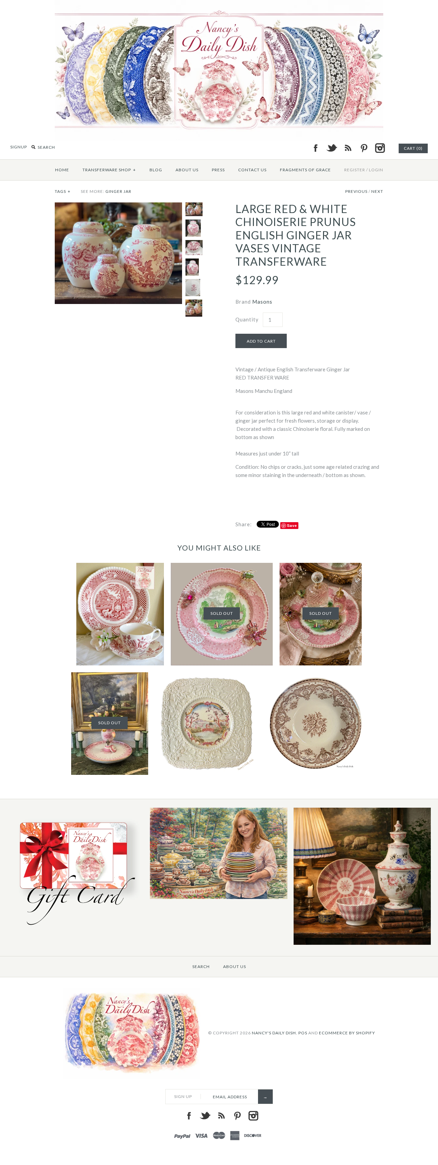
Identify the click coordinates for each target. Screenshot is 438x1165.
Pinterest (363, 148)
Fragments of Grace (305, 169)
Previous (356, 191)
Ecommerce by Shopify (347, 1032)
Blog (156, 169)
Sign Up (183, 1096)
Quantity (247, 319)
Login (376, 169)
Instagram (379, 148)
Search (201, 966)
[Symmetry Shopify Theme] (75, 928)
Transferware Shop (109, 169)
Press (218, 169)
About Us (187, 169)
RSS (347, 148)
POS (302, 1032)
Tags (62, 191)
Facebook (315, 148)
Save (292, 525)
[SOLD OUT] (222, 567)
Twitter (331, 148)
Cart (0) (413, 148)
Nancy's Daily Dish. (274, 1032)
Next (377, 191)
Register (354, 169)
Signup (18, 146)
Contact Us (252, 169)
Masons (262, 302)
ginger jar (118, 191)
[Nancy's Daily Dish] (219, 4)
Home (62, 169)
